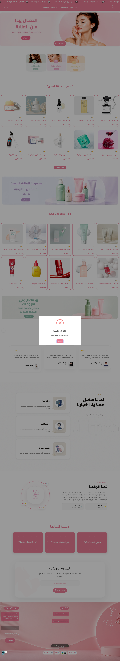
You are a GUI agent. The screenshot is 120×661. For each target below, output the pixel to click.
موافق (60, 341)
